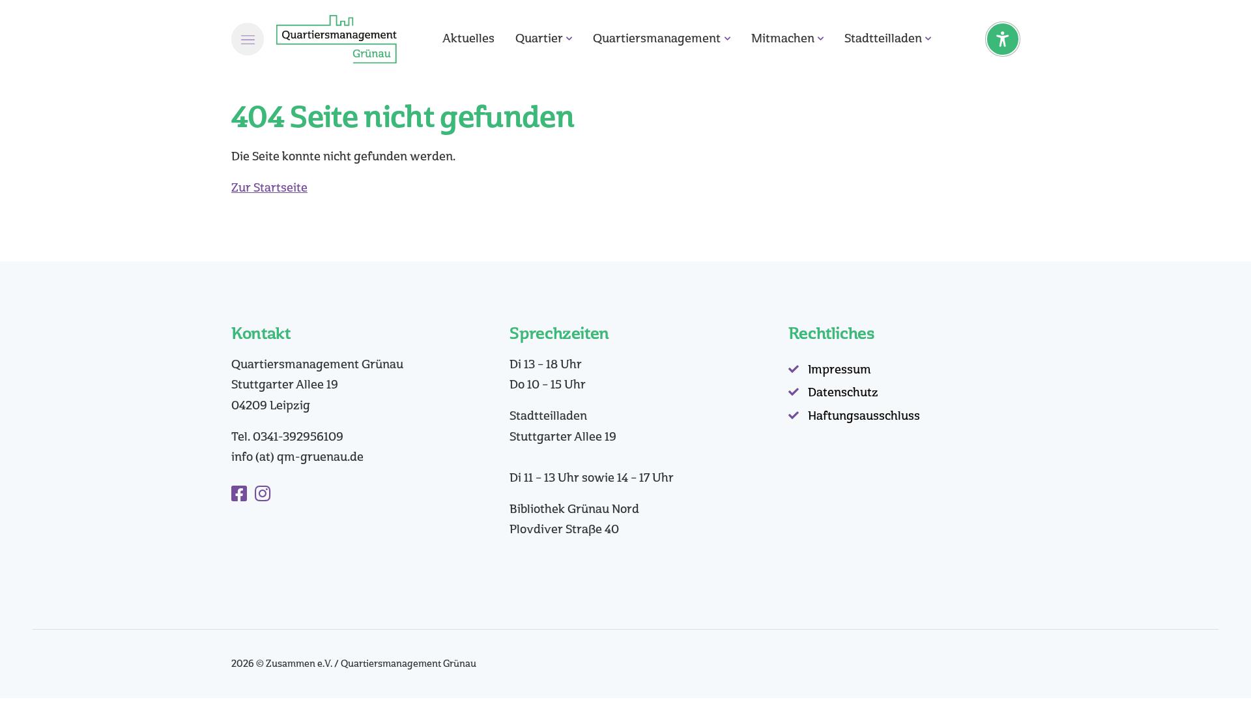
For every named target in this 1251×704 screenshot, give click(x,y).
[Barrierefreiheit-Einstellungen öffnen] (1003, 39)
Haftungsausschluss (864, 416)
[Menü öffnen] (247, 39)
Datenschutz (843, 392)
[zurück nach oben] (1205, 671)
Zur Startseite (269, 188)
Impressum (839, 369)
